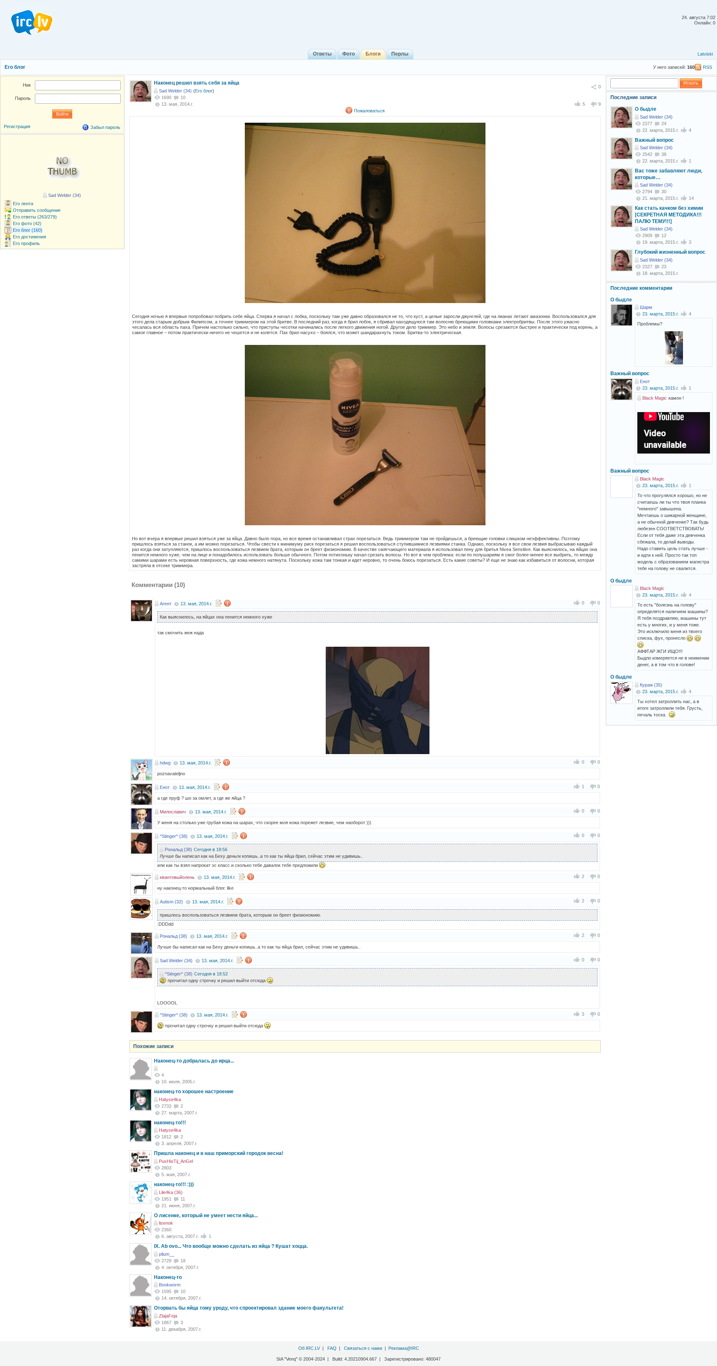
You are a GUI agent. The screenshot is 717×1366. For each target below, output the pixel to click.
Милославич (173, 811)
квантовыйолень (177, 877)
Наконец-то (168, 1277)
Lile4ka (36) (171, 1192)
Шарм (646, 307)
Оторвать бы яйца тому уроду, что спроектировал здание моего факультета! (249, 1308)
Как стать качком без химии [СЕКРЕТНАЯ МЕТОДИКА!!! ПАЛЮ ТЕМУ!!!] (669, 214)
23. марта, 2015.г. (660, 313)
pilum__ (166, 1254)
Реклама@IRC (403, 1348)
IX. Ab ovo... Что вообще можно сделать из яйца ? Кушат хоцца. (231, 1246)
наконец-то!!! (170, 1123)
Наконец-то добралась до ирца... (194, 1061)
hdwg (165, 762)
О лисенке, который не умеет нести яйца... (206, 1215)
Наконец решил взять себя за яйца (196, 83)
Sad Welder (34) (175, 90)
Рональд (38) (178, 849)
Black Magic (654, 397)
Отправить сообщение (37, 210)
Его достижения (29, 236)
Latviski (705, 53)
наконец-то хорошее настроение (194, 1091)
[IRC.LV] (26, 20)
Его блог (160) (27, 230)
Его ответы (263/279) (35, 216)
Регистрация (17, 126)
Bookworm (169, 1284)
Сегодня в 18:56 (210, 849)
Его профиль (26, 243)
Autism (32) (171, 901)
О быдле (645, 109)
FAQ (332, 1348)
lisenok (166, 1222)
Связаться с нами (363, 1348)
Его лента (23, 203)
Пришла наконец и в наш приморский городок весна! (218, 1153)
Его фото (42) (27, 223)
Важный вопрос (654, 140)
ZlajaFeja (168, 1315)
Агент (165, 603)
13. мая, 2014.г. (196, 603)
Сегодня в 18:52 (211, 973)
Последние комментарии (641, 288)
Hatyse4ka (170, 1099)
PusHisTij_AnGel (176, 1161)
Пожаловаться (369, 110)
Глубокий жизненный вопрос (670, 252)
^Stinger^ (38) (174, 836)
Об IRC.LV (309, 1348)
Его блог (15, 67)
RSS (707, 67)
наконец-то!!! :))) (174, 1184)
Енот (165, 787)
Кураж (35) (651, 684)
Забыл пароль (105, 127)
